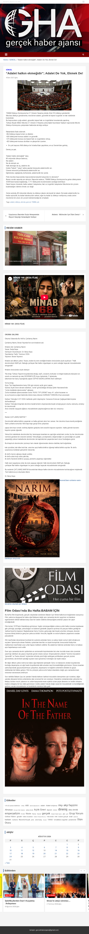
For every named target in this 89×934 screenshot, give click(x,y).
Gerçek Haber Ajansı (56, 814)
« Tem (7, 863)
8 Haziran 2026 (52, 909)
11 (22, 850)
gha (16, 78)
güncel (28, 202)
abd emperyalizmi (35, 805)
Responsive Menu (83, 2)
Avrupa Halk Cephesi (19, 810)
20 (44, 854)
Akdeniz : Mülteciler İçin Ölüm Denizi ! (66, 215)
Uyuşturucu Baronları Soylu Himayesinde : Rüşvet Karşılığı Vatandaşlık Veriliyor (24, 216)
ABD (27, 806)
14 (56, 850)
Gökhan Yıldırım (10, 816)
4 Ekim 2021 (10, 78)
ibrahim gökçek (63, 816)
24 (11, 857)
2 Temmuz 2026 (10, 904)
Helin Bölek (50, 816)
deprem (49, 810)
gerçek (46, 813)
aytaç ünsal (29, 810)
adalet (12, 202)
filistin (28, 814)
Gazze (39, 814)
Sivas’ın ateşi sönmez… (17, 901)
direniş (63, 809)
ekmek (23, 202)
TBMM (33, 202)
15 (67, 850)
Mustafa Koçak (24, 820)
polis (32, 820)
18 (22, 854)
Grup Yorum (76, 813)
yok (38, 202)
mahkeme (15, 820)
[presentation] (81, 870)
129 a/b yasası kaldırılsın (12, 805)
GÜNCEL (9, 70)
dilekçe (17, 202)
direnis (55, 810)
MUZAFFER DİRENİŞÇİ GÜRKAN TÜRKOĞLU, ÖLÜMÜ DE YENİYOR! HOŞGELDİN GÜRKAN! (64, 903)
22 (67, 854)
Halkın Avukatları (28, 816)
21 (56, 854)
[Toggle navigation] (6, 54)
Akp (60, 805)
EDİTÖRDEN (9, 895)
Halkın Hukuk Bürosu (40, 816)
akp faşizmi (70, 805)
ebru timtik (73, 810)
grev (67, 814)
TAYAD (50, 820)
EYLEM (23, 814)
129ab (22, 805)
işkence (75, 816)
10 (11, 850)
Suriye (45, 820)
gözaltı (19, 817)
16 (78, 850)
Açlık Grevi (40, 809)
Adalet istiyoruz (51, 806)
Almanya (9, 810)
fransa (34, 814)
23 (78, 854)
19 (33, 854)
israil (70, 817)
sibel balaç (38, 820)
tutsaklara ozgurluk (61, 820)
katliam (8, 820)
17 (11, 854)
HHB (56, 816)
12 (33, 850)
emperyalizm (12, 813)
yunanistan (72, 820)
